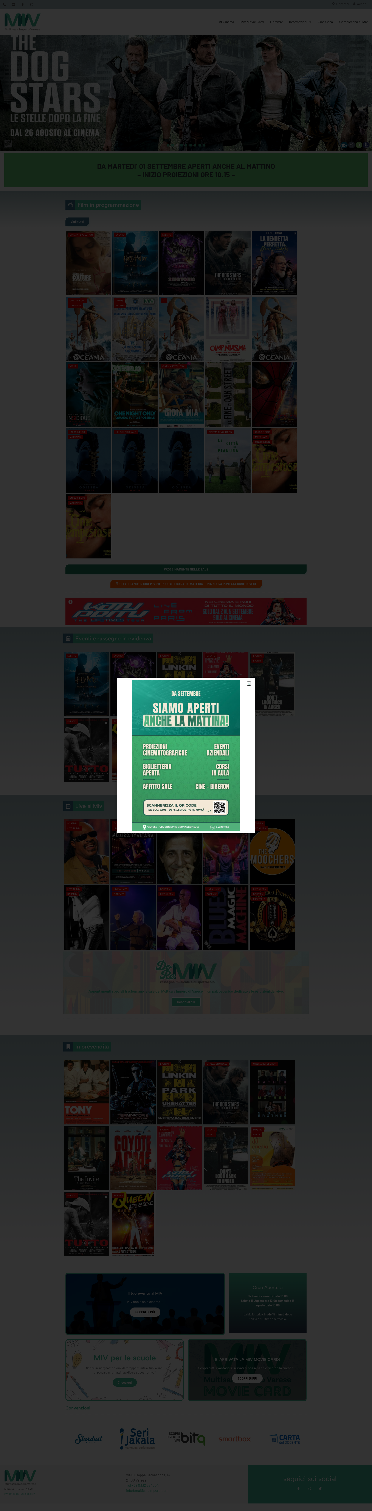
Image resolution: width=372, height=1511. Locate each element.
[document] (186, 755)
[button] (249, 683)
